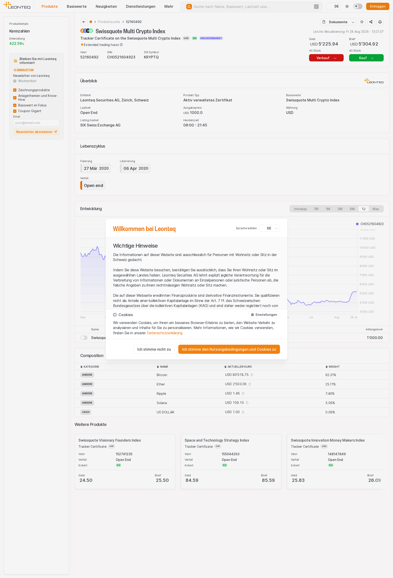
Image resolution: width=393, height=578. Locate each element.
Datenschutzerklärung (164, 333)
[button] (264, 314)
